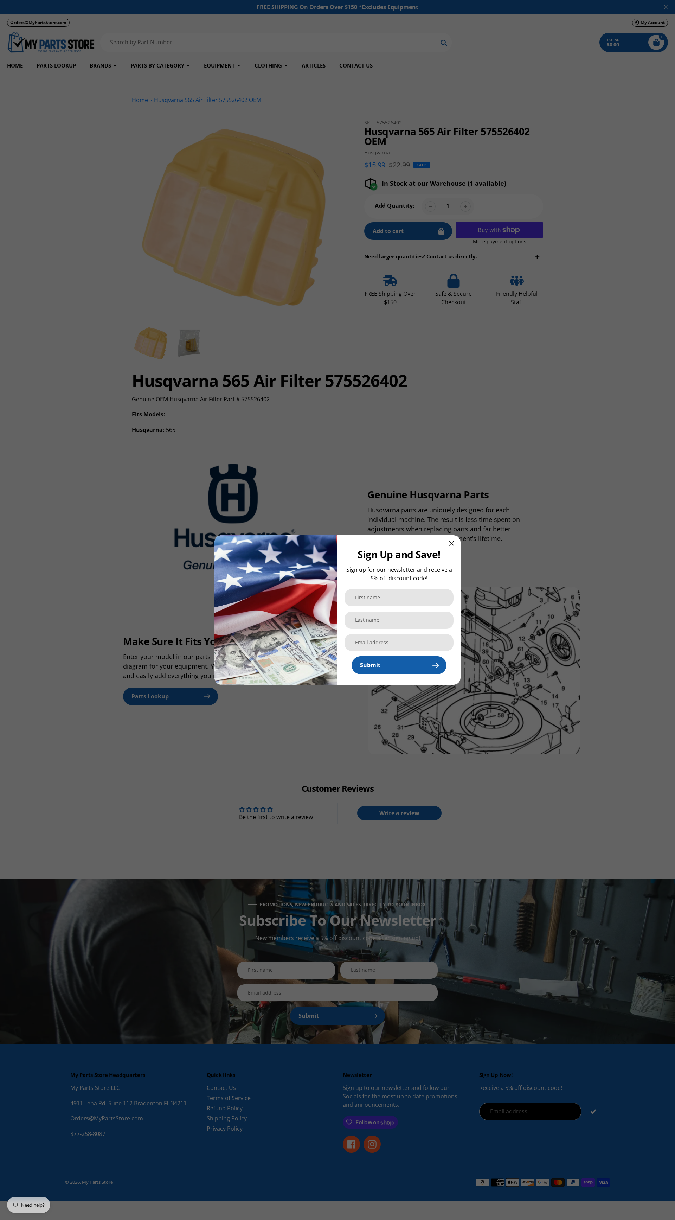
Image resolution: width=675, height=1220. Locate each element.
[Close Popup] (451, 543)
